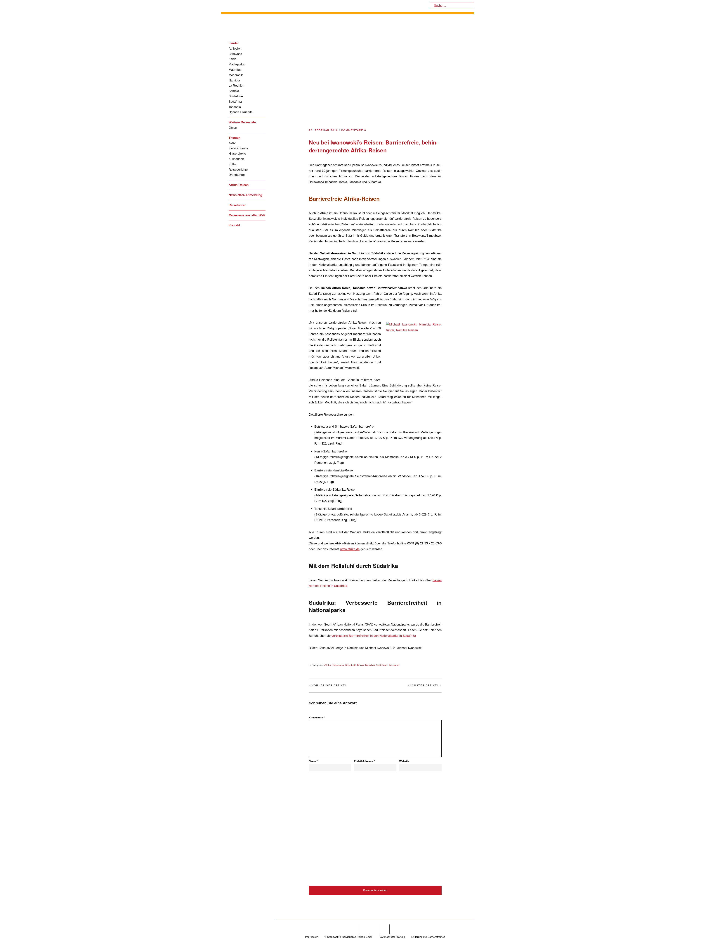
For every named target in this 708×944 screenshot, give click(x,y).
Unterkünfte (237, 175)
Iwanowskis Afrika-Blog (247, 26)
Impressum (311, 936)
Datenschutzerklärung (392, 936)
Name (313, 761)
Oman (233, 127)
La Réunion (236, 85)
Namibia (234, 80)
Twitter (364, 929)
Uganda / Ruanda (240, 112)
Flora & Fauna (238, 148)
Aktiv (232, 143)
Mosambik (236, 75)
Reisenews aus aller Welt (247, 215)
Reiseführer (237, 205)
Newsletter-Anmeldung (245, 195)
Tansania (235, 107)
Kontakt (234, 225)
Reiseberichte (238, 169)
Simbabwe (236, 96)
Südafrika (235, 101)
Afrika (327, 664)
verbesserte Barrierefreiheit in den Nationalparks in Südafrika (374, 636)
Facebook (354, 929)
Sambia (234, 91)
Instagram (374, 929)
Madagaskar (237, 64)
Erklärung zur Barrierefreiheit (428, 936)
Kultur (233, 164)
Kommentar (317, 717)
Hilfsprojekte (237, 153)
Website (404, 761)
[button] (696, 933)
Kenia (232, 59)
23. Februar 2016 (323, 130)
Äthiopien (235, 48)
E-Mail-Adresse (364, 761)
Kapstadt (350, 664)
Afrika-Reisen (239, 185)
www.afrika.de (350, 549)
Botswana (235, 54)
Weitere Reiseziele (242, 122)
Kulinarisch (236, 159)
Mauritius (235, 70)
